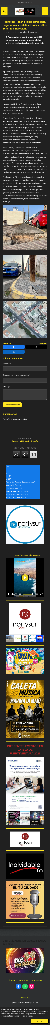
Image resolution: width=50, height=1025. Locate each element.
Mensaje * (7, 386)
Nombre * (7, 363)
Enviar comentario (12, 404)
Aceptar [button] (40, 1021)
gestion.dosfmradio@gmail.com (25, 1002)
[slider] (12, 594)
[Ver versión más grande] (25, 661)
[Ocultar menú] (45, 11)
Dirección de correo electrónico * (16, 375)
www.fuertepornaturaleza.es (27, 555)
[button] (42, 605)
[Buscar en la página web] (4, 11)
